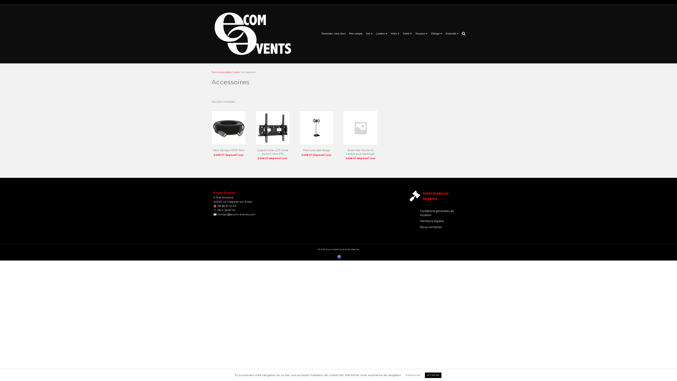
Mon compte (355, 33)
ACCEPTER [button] (433, 375)
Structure (420, 33)
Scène (406, 33)
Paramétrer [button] (413, 375)
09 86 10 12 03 (226, 206)
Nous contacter (431, 227)
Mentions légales (432, 221)
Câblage (435, 33)
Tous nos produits (221, 72)
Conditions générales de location (437, 213)
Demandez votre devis (334, 33)
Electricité (451, 33)
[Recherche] (462, 34)
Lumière (380, 33)
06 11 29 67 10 (226, 210)
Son (368, 33)
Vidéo (394, 33)
